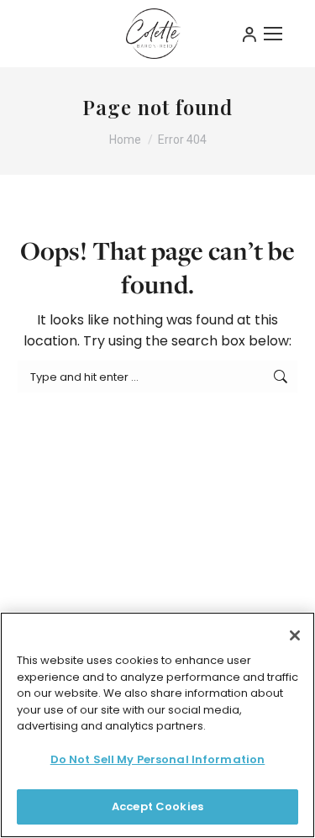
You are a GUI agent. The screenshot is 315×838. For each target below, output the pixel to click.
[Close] (294, 635)
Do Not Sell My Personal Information (157, 759)
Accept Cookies (157, 806)
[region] (157, 725)
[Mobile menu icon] (273, 33)
